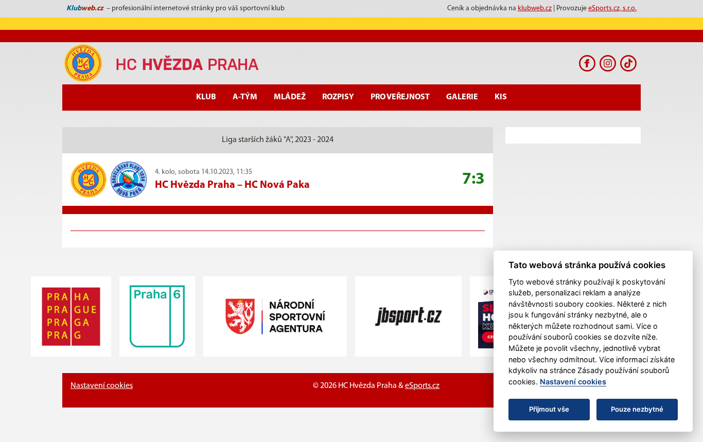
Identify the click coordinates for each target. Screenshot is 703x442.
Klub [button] (206, 97)
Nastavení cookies (102, 386)
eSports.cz (422, 386)
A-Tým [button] (245, 97)
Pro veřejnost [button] (400, 97)
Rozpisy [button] (338, 97)
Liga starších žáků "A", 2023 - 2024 (277, 140)
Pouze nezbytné (637, 409)
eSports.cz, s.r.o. (612, 8)
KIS (501, 97)
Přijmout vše (549, 409)
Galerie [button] (462, 97)
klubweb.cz (535, 8)
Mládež (290, 97)
